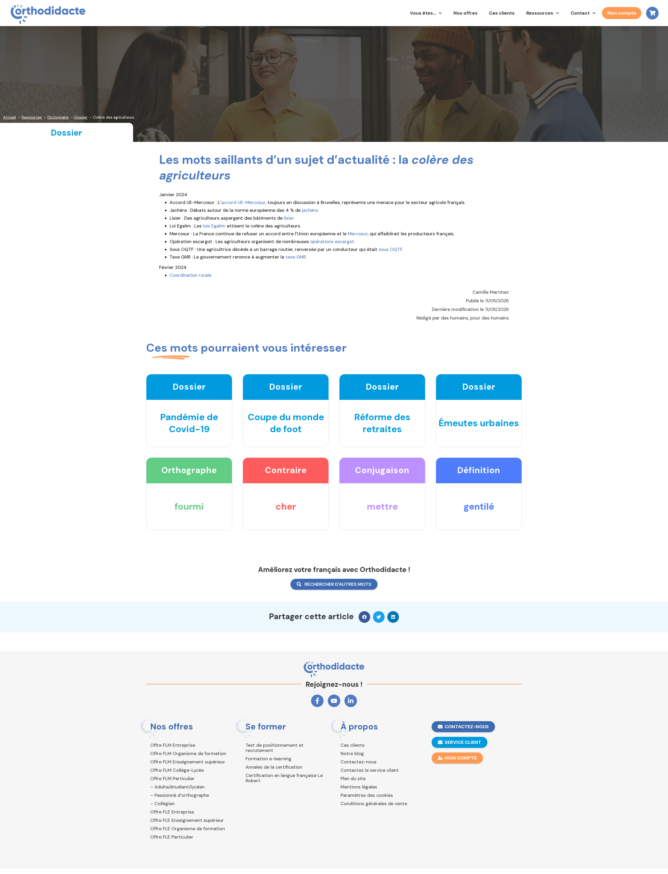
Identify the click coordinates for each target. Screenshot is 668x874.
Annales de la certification (274, 767)
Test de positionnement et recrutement (274, 748)
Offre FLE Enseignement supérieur (187, 820)
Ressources (539, 13)
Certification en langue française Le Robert (284, 778)
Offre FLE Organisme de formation (187, 828)
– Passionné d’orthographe (179, 795)
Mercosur (358, 234)
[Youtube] (334, 701)
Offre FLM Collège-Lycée (177, 770)
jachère (310, 210)
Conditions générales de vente (374, 803)
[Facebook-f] (317, 701)
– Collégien (162, 803)
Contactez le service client (370, 770)
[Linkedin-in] (350, 701)
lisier (289, 218)
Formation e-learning (268, 759)
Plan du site (353, 778)
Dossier (66, 132)
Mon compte (621, 13)
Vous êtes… (423, 13)
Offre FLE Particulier (171, 837)
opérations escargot (332, 241)
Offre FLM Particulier (172, 778)
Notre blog (352, 753)
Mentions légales (359, 787)
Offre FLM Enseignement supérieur (187, 762)
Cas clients (502, 13)
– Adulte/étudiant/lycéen (177, 787)
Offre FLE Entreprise (172, 812)
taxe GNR (295, 257)
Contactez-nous (359, 762)
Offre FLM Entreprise (172, 745)
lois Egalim (214, 226)
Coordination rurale (190, 275)
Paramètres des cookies (367, 795)
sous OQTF (390, 249)
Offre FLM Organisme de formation (188, 753)
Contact (580, 13)
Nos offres (466, 13)
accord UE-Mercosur (243, 202)
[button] (364, 617)
